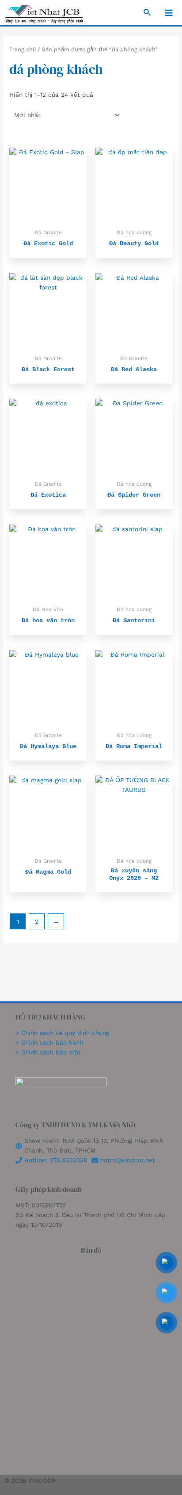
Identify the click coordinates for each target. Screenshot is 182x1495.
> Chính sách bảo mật (48, 1052)
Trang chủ (22, 49)
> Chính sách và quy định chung (63, 1032)
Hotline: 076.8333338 (55, 1160)
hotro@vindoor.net (127, 1160)
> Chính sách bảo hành (49, 1042)
